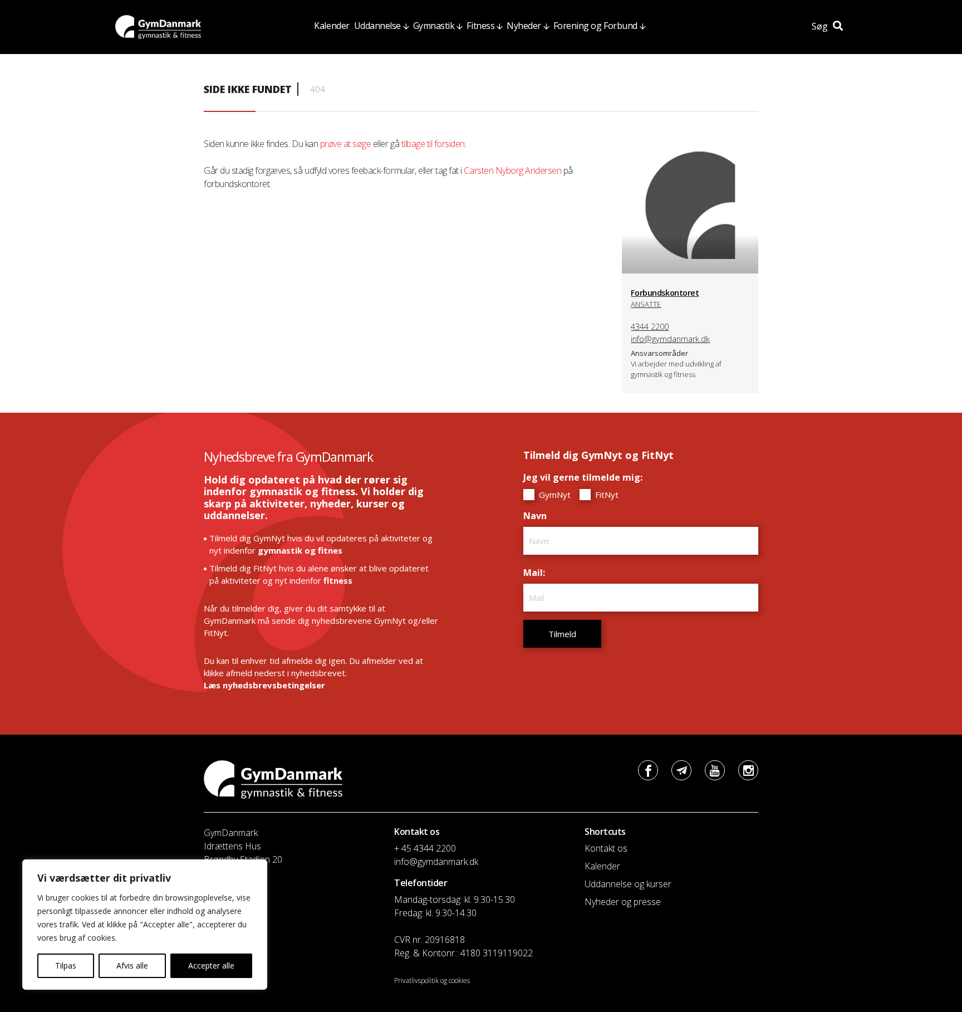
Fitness (480, 25)
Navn (537, 516)
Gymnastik (434, 25)
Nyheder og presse (623, 902)
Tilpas (65, 965)
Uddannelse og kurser (628, 884)
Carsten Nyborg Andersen (512, 170)
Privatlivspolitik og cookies (432, 980)
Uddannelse (377, 25)
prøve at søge (345, 144)
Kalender (331, 25)
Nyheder (524, 25)
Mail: (537, 572)
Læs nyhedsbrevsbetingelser (264, 685)
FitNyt (605, 494)
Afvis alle (132, 965)
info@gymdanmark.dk (670, 339)
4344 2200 (650, 326)
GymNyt (553, 494)
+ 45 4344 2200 (425, 848)
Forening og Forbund (595, 25)
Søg (821, 26)
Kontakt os (606, 848)
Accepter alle (211, 965)
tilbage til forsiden (433, 144)
